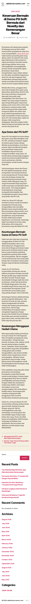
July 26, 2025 (23, 37)
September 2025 (8, 563)
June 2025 (6, 576)
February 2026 (7, 543)
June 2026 (6, 527)
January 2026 (7, 547)
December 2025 (8, 551)
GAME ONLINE (15, 11)
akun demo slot (23, 54)
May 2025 (5, 580)
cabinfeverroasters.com (15, 4)
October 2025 (7, 559)
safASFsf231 (11, 37)
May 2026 (5, 531)
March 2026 (6, 539)
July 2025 (5, 572)
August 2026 (6, 519)
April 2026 (6, 535)
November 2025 (8, 555)
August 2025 (6, 568)
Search (4, 454)
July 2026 (5, 523)
